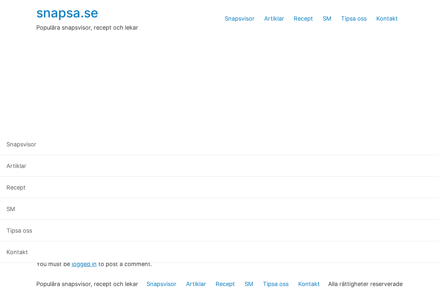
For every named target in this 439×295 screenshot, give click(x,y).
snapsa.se (67, 13)
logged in (84, 264)
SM (327, 18)
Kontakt (387, 18)
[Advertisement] (219, 80)
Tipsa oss (354, 18)
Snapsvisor (240, 18)
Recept (303, 18)
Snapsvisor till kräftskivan (93, 235)
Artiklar (274, 18)
